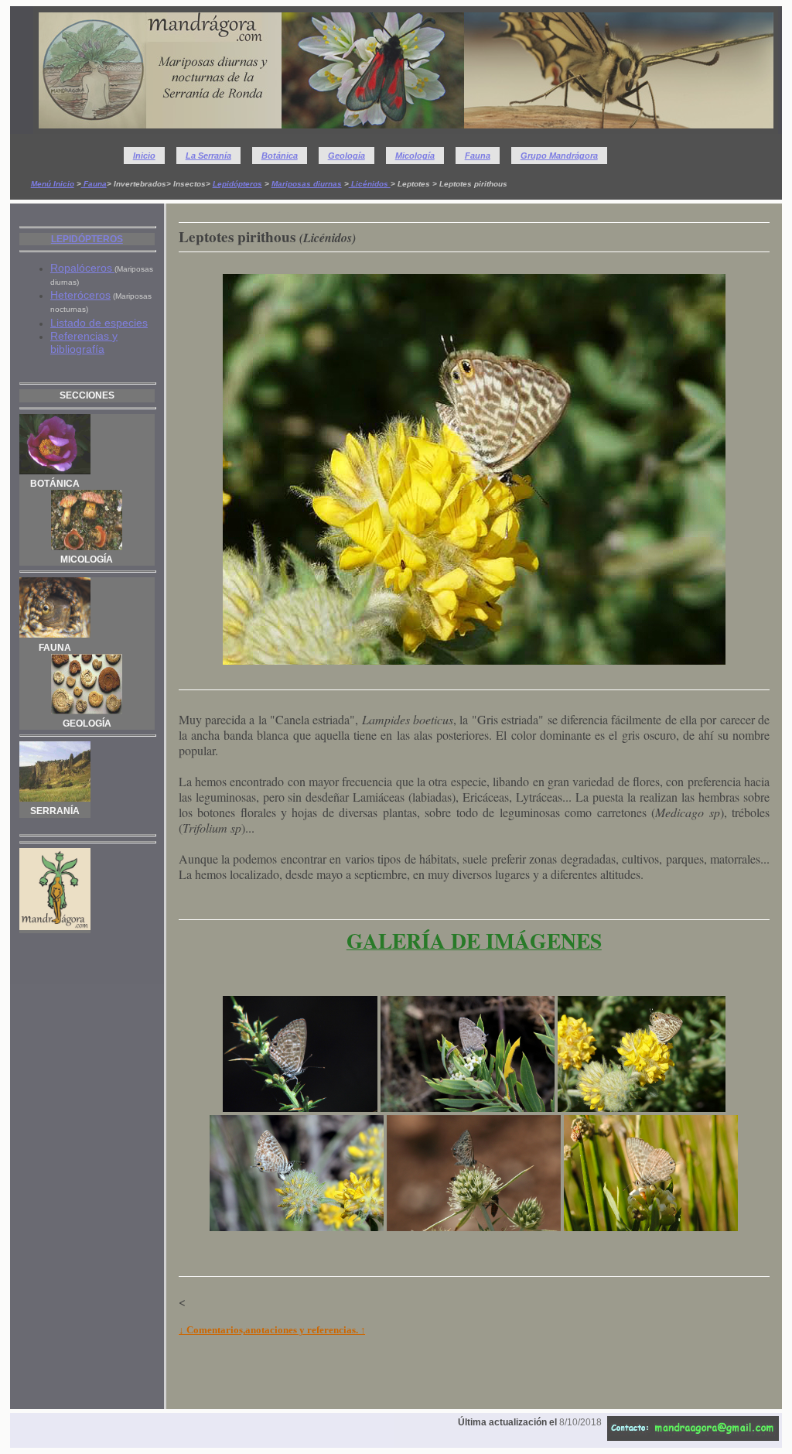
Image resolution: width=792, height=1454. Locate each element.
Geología (346, 155)
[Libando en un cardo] (474, 1226)
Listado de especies (99, 322)
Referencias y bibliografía (84, 342)
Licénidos (370, 184)
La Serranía (208, 155)
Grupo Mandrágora (559, 155)
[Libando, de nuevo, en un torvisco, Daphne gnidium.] (651, 1226)
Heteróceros (80, 295)
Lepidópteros (237, 184)
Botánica (279, 155)
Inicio (144, 155)
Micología (415, 155)
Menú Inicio (52, 184)
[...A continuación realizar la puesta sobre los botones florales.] (297, 1226)
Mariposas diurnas (306, 184)
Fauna (477, 155)
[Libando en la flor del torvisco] (468, 1107)
